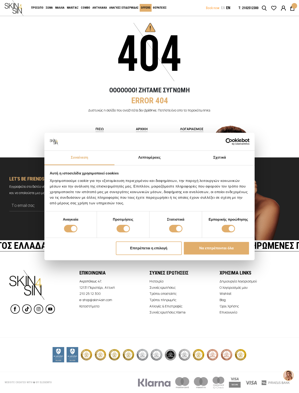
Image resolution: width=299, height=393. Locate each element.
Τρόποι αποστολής (163, 293)
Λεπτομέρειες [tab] (149, 158)
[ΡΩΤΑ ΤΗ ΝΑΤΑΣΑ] (288, 370)
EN (228, 8)
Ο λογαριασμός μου (234, 287)
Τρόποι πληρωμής (163, 300)
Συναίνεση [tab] (79, 158)
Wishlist (225, 293)
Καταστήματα (89, 306)
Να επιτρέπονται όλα (216, 248)
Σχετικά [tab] (219, 158)
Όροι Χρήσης (229, 306)
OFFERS (145, 7)
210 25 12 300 (90, 293)
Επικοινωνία (228, 312)
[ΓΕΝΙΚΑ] (283, 8)
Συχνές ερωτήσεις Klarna (167, 312)
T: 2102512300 (248, 8)
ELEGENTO (46, 382)
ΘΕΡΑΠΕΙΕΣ (160, 7)
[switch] (123, 229)
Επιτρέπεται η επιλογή (148, 248)
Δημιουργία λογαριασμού (238, 281)
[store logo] (14, 8)
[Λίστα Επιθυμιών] (273, 8)
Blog (223, 300)
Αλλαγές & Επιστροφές (166, 306)
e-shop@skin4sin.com (95, 300)
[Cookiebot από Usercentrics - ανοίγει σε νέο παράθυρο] (229, 141)
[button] (223, 8)
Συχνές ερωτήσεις (163, 287)
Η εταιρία (157, 281)
